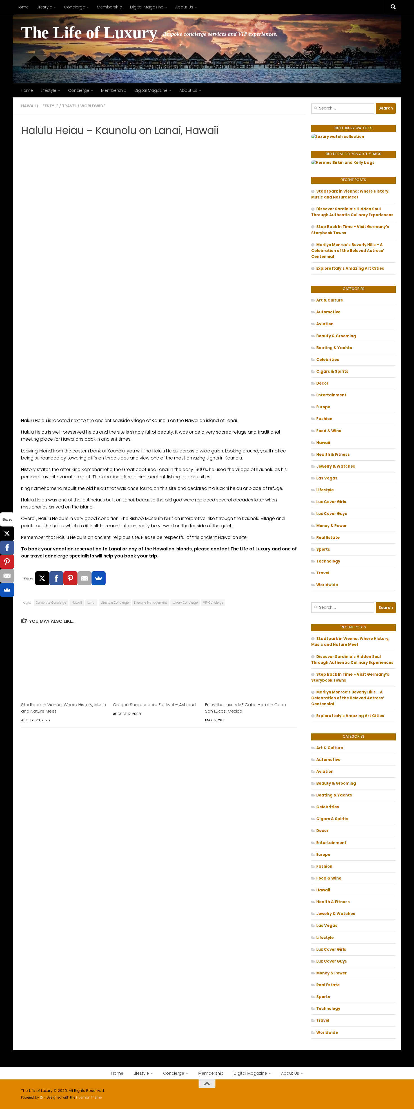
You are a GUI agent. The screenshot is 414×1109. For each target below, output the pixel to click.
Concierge (74, 7)
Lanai (91, 603)
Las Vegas (326, 478)
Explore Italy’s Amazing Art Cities (350, 268)
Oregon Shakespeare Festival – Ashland (154, 705)
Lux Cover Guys (331, 513)
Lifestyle (44, 7)
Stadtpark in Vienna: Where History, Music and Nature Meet (350, 194)
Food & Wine (328, 431)
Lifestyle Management (150, 603)
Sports (323, 549)
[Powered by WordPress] (41, 1097)
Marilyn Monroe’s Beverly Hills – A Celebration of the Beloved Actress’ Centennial (347, 250)
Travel (69, 106)
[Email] (84, 578)
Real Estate (328, 537)
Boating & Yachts (334, 348)
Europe (323, 407)
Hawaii (28, 106)
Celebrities (327, 359)
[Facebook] (56, 578)
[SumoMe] (99, 578)
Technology (328, 561)
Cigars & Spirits (332, 371)
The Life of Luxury (89, 32)
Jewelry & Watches (335, 466)
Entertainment (331, 395)
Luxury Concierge (185, 603)
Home (23, 7)
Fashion (324, 418)
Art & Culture (329, 300)
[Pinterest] (70, 578)
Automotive (328, 312)
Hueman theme (89, 1097)
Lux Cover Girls (331, 502)
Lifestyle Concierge (115, 603)
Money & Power (331, 525)
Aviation (324, 324)
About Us (184, 7)
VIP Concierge (213, 603)
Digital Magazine (146, 7)
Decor (322, 383)
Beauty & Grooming (336, 336)
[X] (42, 578)
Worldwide (92, 106)
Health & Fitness (333, 454)
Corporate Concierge (51, 603)
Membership (109, 7)
